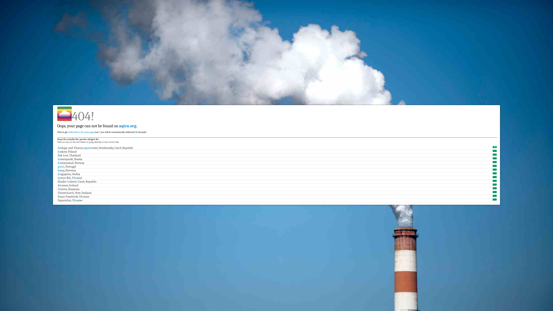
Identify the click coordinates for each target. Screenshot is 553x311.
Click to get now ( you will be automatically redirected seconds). (102, 125)
